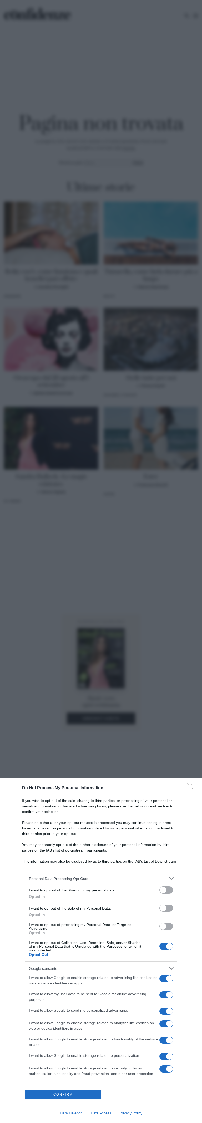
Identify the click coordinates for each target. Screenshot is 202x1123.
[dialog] (101, 950)
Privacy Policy (130, 1113)
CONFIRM (63, 1094)
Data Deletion (71, 1113)
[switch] (166, 890)
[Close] (192, 788)
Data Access (101, 1113)
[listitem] (101, 878)
